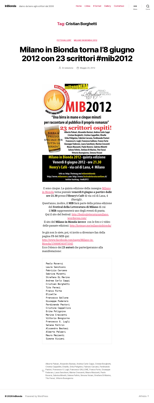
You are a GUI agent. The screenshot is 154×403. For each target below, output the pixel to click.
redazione (68, 68)
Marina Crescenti (76, 372)
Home (79, 6)
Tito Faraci (50, 378)
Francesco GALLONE (79, 369)
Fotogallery (64, 40)
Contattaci (119, 6)
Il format (97, 6)
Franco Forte (95, 369)
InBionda (10, 6)
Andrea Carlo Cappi (85, 364)
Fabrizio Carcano (91, 366)
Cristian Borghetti (103, 364)
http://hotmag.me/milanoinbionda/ (90, 225)
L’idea (87, 6)
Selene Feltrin (73, 375)
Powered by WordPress (36, 396)
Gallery (107, 6)
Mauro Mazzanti (92, 372)
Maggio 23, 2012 (87, 68)
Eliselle (65, 366)
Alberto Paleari (52, 364)
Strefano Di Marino (102, 375)
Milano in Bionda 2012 (85, 40)
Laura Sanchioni (61, 372)
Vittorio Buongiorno (64, 378)
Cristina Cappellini (53, 366)
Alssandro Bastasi (67, 364)
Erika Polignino (76, 366)
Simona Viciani (86, 375)
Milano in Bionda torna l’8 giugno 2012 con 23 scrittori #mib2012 (77, 54)
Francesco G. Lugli (61, 369)
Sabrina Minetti (59, 375)
